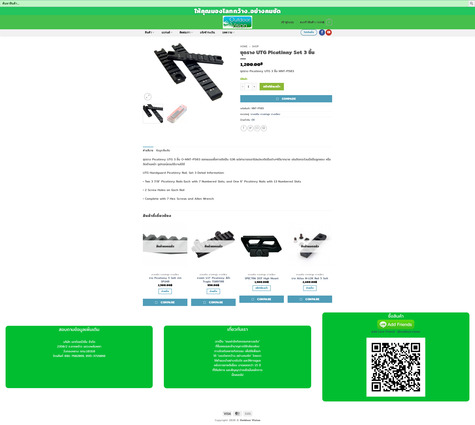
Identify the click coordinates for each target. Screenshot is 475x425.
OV (253, 120)
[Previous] (149, 72)
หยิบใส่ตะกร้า (271, 86)
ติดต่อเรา (185, 32)
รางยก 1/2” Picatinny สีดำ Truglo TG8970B (213, 279)
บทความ (227, 32)
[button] (287, 22)
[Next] (228, 72)
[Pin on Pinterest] (264, 128)
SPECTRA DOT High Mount (262, 278)
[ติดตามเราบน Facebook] (322, 32)
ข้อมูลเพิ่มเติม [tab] (163, 150)
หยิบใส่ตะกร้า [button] (261, 288)
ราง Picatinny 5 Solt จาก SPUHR (165, 279)
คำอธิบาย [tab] (148, 150)
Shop (255, 46)
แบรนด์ (166, 32)
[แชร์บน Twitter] (250, 128)
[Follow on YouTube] (329, 32)
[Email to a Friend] (257, 128)
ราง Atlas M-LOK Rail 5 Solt (309, 278)
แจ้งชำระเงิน (207, 32)
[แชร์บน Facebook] (244, 128)
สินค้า (148, 32)
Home (244, 46)
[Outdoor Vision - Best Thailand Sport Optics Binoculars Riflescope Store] (237, 22)
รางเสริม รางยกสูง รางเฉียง (265, 114)
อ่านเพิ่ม (165, 291)
